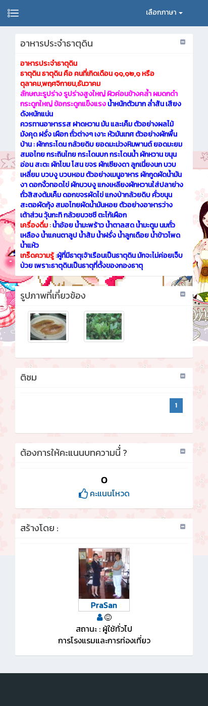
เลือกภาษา (162, 12)
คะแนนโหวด (109, 493)
